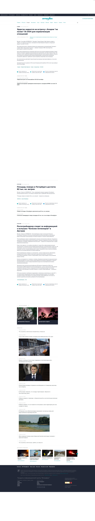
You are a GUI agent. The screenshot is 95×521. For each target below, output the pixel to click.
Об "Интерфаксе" (12, 14)
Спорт (38, 22)
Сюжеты (60, 22)
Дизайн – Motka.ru (67, 487)
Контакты (19, 466)
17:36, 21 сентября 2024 (24, 26)
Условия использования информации (71, 485)
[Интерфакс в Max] (44, 487)
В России (23, 22)
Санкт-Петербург (25, 198)
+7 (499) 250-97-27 (55, 475)
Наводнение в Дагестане (57, 458)
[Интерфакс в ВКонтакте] (41, 487)
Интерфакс (47, 18)
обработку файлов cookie (64, 473)
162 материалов (57, 460)
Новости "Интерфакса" (40, 481)
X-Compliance (19, 482)
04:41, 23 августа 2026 (25, 184)
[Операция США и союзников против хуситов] (71, 456)
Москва (47, 22)
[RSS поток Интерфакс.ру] (42, 487)
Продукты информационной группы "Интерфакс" (33, 478)
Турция (18, 67)
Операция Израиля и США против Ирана (34, 459)
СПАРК (18, 481)
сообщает (38, 104)
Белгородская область (21, 145)
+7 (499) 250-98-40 (47, 475)
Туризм (35, 14)
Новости (56, 22)
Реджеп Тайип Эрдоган (25, 67)
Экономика (33, 22)
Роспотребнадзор (20, 279)
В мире (28, 22)
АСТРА (18, 485)
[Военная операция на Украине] (23, 456)
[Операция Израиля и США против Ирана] (35, 456)
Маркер (18, 484)
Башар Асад (36, 67)
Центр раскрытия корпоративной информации (44, 484)
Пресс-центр (32, 466)
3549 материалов (33, 461)
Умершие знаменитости (47, 457)
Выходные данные (68, 486)
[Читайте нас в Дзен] (37, 487)
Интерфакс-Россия (24, 14)
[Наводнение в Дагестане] (59, 456)
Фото (64, 22)
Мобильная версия (4, 14)
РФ (25, 279)
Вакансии (38, 466)
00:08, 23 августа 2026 (25, 223)
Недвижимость (40, 14)
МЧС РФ (19, 198)
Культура (42, 22)
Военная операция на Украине (30, 93)
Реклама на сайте (44, 466)
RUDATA (38, 483)
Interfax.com (18, 14)
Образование (46, 14)
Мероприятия (52, 14)
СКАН (38, 482)
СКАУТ (18, 483)
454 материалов (45, 459)
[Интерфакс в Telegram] (39, 487)
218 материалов (69, 461)
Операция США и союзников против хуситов (70, 459)
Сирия (32, 67)
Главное (18, 22)
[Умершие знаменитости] (47, 456)
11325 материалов (21, 460)
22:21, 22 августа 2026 (41, 93)
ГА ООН (41, 67)
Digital (51, 22)
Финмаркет (31, 14)
